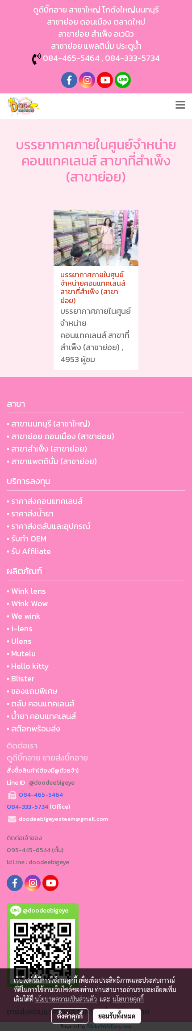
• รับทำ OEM (26, 538)
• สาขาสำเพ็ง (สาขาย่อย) (47, 449)
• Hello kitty (28, 666)
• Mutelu (21, 653)
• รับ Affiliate (29, 551)
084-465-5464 (71, 58)
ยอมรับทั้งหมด (117, 1016)
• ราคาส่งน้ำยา (30, 513)
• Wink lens (26, 591)
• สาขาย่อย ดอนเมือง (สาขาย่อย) (60, 436)
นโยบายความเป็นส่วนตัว (66, 999)
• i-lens (20, 628)
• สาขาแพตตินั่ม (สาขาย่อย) (52, 461)
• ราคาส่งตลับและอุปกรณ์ (48, 526)
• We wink (24, 616)
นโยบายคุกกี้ (128, 999)
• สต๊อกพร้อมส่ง (33, 729)
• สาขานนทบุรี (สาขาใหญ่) (48, 424)
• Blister (21, 678)
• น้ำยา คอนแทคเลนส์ (41, 716)
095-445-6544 (28, 850)
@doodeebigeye (52, 782)
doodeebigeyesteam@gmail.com (63, 819)
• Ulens (19, 641)
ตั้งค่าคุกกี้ (70, 1016)
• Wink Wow (27, 603)
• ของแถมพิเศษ (32, 691)
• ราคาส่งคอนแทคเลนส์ (45, 501)
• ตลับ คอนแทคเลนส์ (40, 703)
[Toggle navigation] (180, 106)
